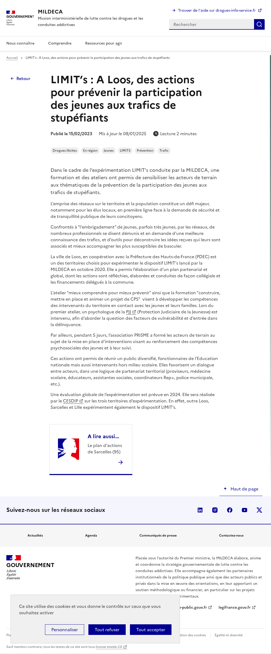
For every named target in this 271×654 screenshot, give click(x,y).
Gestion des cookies (190, 635)
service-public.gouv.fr (187, 607)
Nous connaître (20, 43)
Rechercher (259, 24)
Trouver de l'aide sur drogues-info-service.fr (217, 10)
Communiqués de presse (158, 535)
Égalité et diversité (229, 635)
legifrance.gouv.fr (235, 607)
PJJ (128, 312)
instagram (215, 510)
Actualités (35, 535)
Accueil (12, 57)
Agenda (91, 535)
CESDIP (70, 401)
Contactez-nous (231, 535)
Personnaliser (64, 629)
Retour (23, 78)
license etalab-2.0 (109, 646)
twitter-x (259, 510)
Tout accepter (150, 629)
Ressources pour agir (103, 43)
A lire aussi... (103, 436)
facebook (229, 510)
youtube (244, 510)
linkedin (200, 510)
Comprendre (59, 43)
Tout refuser (107, 629)
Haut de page (243, 489)
